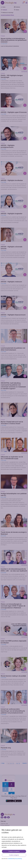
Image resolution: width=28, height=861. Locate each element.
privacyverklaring (18, 858)
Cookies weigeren (14, 855)
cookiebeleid (10, 858)
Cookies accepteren (14, 851)
